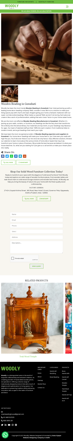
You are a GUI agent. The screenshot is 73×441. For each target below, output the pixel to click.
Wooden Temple (64, 384)
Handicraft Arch (65, 399)
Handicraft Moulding (53, 372)
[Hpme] (11, 6)
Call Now (9, 162)
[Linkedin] (5, 424)
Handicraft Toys (36, 356)
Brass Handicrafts (65, 372)
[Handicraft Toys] (36, 318)
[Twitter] (2, 424)
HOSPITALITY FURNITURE (46, 2)
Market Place (42, 384)
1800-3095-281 (8, 421)
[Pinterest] (16, 424)
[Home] (10, 369)
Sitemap (40, 380)
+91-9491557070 (8, 417)
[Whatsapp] (5, 435)
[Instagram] (12, 424)
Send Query (36, 266)
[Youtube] (9, 424)
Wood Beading (54, 377)
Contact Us (41, 387)
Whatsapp (24, 162)
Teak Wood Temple (65, 390)
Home (39, 373)
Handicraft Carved (65, 378)
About (39, 377)
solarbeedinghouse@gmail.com (12, 414)
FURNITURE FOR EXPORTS (25, 2)
